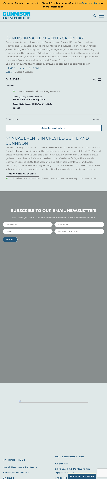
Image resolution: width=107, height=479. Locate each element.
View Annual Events (22, 174)
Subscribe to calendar (52, 128)
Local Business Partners (20, 467)
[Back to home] (17, 15)
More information (69, 456)
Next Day (96, 119)
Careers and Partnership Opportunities (72, 471)
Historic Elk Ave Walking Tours (29, 99)
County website (90, 3)
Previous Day (13, 119)
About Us (61, 463)
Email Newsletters (16, 472)
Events (9, 72)
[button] (94, 15)
